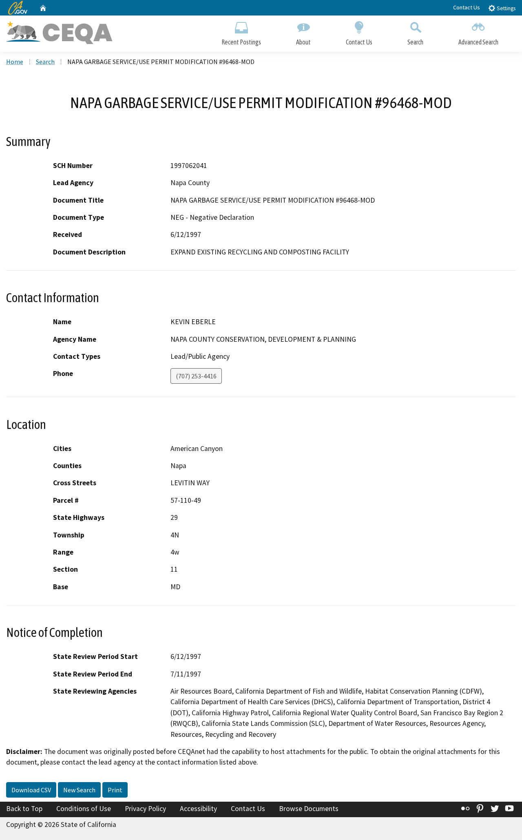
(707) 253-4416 (196, 376)
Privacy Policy (145, 808)
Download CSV (31, 790)
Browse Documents (308, 808)
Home (14, 61)
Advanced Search (478, 42)
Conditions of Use (83, 808)
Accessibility (198, 808)
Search (415, 42)
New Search (79, 790)
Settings (505, 8)
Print (115, 790)
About (303, 42)
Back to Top (24, 808)
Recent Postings (241, 42)
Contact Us (466, 7)
